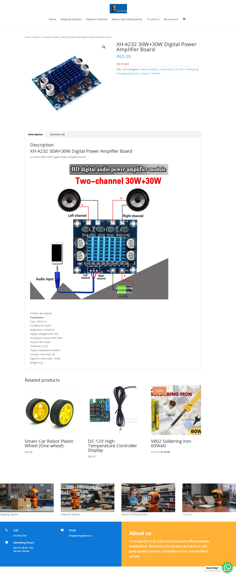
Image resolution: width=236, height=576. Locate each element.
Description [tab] (35, 134)
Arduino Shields (51, 37)
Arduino (37, 37)
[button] (104, 47)
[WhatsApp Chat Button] (227, 567)
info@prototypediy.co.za (80, 536)
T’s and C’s (153, 19)
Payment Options (96, 19)
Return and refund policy (127, 19)
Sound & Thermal (150, 73)
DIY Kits (179, 69)
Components (166, 69)
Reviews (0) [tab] (57, 134)
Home (52, 19)
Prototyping (191, 69)
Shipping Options (71, 19)
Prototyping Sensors (127, 73)
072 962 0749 (19, 536)
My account (171, 19)
